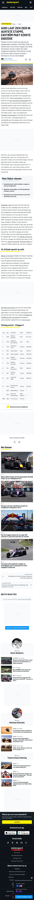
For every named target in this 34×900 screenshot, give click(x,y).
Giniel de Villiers (25, 242)
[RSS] (26, 842)
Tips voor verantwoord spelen (17, 874)
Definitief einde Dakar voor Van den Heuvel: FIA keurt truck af (17, 190)
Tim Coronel (26, 320)
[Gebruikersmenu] (30, 2)
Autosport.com (17, 858)
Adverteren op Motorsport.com (17, 871)
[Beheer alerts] (19, 442)
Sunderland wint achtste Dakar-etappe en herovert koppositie (16, 185)
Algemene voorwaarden (12, 891)
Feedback (17, 868)
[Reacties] (30, 59)
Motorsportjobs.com (17, 855)
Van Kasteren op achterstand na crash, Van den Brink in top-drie (17, 195)
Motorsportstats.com (17, 861)
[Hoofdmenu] (3, 2)
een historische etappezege (19, 100)
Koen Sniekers (8, 58)
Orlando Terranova (26, 237)
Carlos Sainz (18, 98)
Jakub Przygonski (13, 242)
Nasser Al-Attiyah (7, 256)
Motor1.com (17, 852)
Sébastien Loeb (6, 205)
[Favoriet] (26, 59)
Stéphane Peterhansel (8, 115)
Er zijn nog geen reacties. (17, 599)
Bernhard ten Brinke (8, 308)
